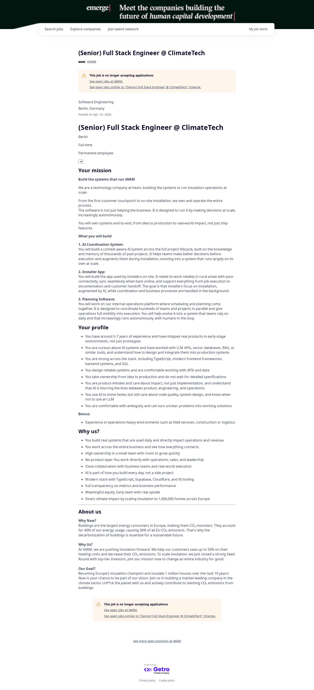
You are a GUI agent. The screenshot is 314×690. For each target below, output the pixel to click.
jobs (54, 29)
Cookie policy (167, 680)
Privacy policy (147, 680)
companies (85, 29)
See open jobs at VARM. (106, 81)
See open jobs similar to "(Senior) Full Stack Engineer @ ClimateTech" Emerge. (145, 87)
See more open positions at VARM (157, 641)
